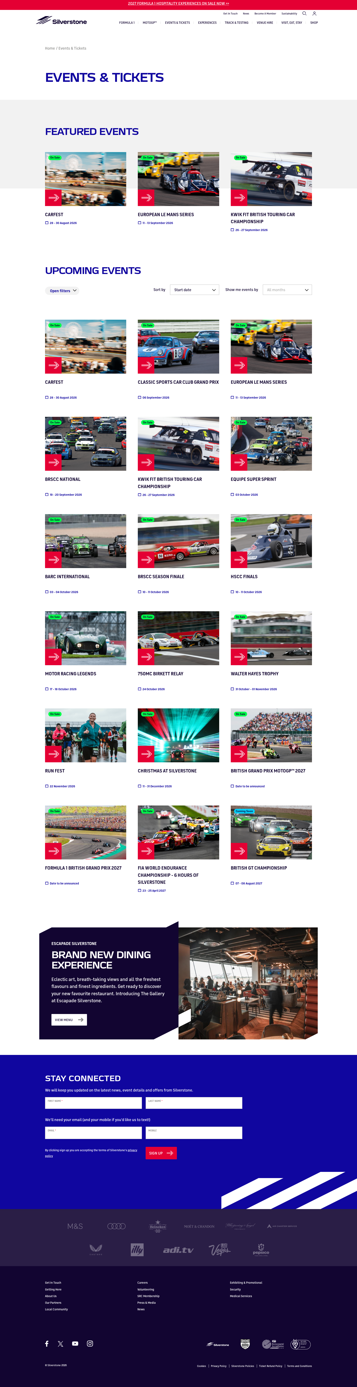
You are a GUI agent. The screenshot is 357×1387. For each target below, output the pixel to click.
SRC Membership (148, 1296)
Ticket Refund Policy (270, 1366)
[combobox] (287, 290)
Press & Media (146, 1302)
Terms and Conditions (299, 1366)
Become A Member (265, 13)
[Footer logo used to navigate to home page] (217, 1344)
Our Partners (53, 1302)
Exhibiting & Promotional (246, 1282)
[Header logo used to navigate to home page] (61, 20)
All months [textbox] (276, 289)
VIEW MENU (64, 1020)
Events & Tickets (177, 23)
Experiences (207, 23)
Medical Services (241, 1296)
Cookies (201, 1366)
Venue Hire (265, 23)
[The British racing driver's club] (245, 1344)
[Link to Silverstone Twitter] (60, 1344)
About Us (51, 1296)
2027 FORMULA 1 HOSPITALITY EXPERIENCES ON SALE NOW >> (178, 3)
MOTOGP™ (150, 23)
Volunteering (145, 1289)
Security (235, 1289)
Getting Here (53, 1289)
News (246, 13)
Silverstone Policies (242, 1366)
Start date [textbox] (182, 289)
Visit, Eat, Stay (291, 23)
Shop (314, 23)
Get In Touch (230, 13)
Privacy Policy (218, 1366)
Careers (142, 1282)
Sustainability (289, 13)
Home (50, 48)
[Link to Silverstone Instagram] (88, 1344)
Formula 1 (126, 23)
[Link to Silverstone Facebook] (48, 1344)
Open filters (60, 290)
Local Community (56, 1309)
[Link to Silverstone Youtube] (75, 1344)
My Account (314, 14)
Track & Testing (237, 23)
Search (304, 13)
